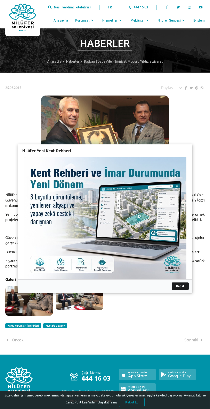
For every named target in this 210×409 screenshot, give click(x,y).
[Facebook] (167, 7)
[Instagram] (190, 7)
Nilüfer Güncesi (169, 20)
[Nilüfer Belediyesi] (22, 18)
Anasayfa (61, 20)
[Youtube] (202, 7)
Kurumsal (82, 20)
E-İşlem (199, 20)
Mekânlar (138, 20)
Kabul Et (131, 402)
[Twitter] (178, 7)
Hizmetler (110, 20)
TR (110, 7)
